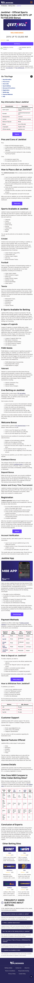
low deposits (9, 67)
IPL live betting (21, 393)
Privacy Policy (12, 973)
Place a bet (17, 203)
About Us (27, 968)
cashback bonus (18, 464)
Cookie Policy (22, 973)
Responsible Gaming (23, 970)
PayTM (4, 639)
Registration (6, 90)
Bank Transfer (4, 646)
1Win (24, 853)
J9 (19, 790)
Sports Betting (7, 86)
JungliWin (24, 790)
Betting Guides (8, 968)
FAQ (4, 96)
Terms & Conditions (10, 970)
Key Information (7, 79)
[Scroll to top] (31, 976)
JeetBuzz (9, 887)
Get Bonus (17, 44)
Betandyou (9, 870)
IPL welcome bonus (20, 425)
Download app (17, 614)
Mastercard (5, 650)
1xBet (9, 853)
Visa (3, 650)
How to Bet (6, 83)
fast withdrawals (19, 67)
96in (24, 870)
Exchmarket (24, 887)
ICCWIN (14, 790)
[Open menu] (31, 2)
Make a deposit (17, 679)
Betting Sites (11, 5)
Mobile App (6, 92)
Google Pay (4, 643)
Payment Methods (8, 94)
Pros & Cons (6, 81)
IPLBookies (4, 5)
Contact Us (18, 968)
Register (17, 134)
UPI (3, 635)
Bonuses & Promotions (9, 88)
